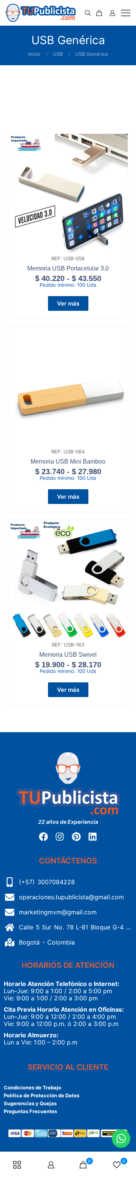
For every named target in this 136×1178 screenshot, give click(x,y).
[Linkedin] (92, 836)
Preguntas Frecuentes (30, 1111)
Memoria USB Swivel (68, 654)
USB (58, 54)
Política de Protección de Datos (41, 1095)
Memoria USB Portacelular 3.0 (68, 268)
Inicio (34, 54)
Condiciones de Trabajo (32, 1087)
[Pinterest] (76, 836)
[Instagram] (60, 836)
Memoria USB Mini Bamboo (68, 461)
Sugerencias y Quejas (30, 1103)
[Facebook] (43, 836)
